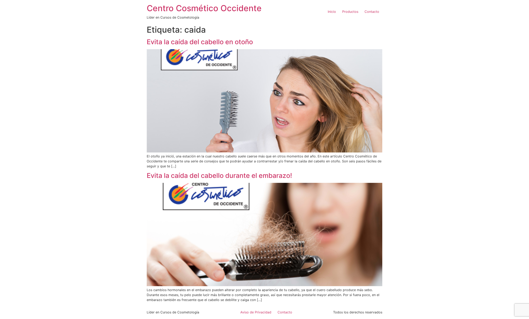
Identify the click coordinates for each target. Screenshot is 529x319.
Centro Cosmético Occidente (204, 8)
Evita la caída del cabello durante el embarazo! (219, 175)
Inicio (332, 12)
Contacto (372, 12)
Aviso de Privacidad (255, 312)
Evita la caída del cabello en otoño (200, 42)
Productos (350, 12)
